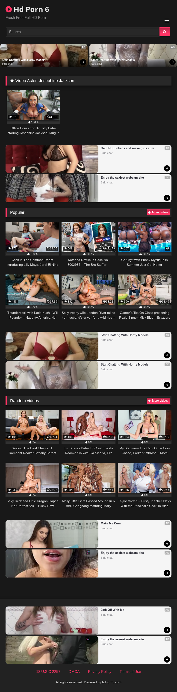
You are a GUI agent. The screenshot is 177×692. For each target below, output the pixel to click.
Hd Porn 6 (30, 9)
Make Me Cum (111, 523)
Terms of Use (130, 672)
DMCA (74, 672)
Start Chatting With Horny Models (23, 60)
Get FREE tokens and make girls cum (127, 148)
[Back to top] (163, 678)
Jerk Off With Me (112, 610)
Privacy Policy (99, 672)
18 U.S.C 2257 (48, 672)
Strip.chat (7, 63)
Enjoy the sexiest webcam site (122, 177)
